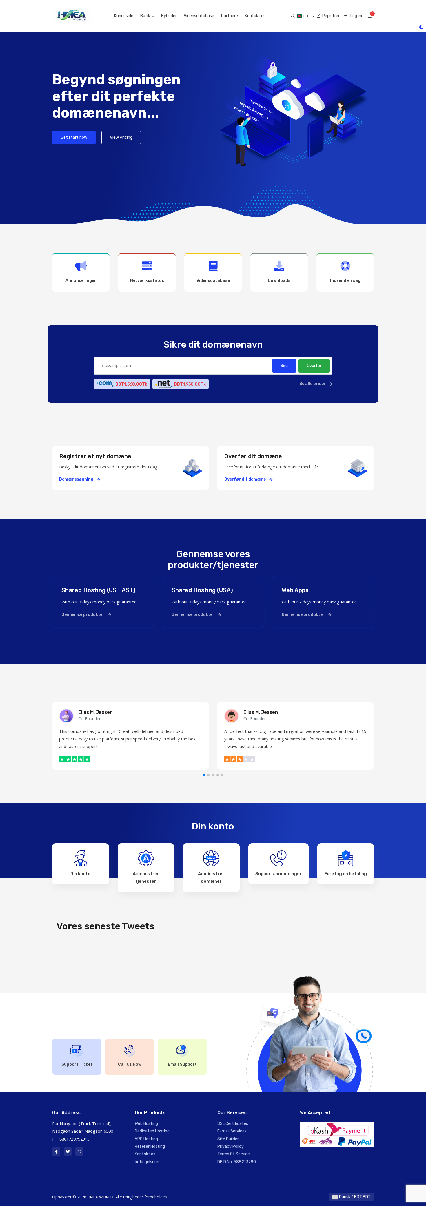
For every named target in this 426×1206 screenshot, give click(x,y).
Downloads (279, 280)
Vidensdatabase (199, 15)
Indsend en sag (345, 280)
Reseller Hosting (150, 1146)
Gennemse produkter (83, 614)
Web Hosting (146, 1123)
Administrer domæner (211, 877)
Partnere (229, 15)
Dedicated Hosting (152, 1131)
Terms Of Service (233, 1154)
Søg (284, 365)
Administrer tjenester (146, 877)
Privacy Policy (230, 1146)
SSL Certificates (232, 1123)
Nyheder (169, 15)
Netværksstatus (147, 280)
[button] (204, 775)
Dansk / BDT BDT (354, 1196)
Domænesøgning (76, 479)
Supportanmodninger (278, 873)
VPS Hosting (146, 1138)
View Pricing (121, 137)
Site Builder (228, 1138)
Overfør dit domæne (245, 479)
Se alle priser (313, 383)
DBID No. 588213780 (236, 1161)
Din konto (80, 873)
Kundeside (123, 15)
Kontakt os (255, 15)
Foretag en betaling (345, 873)
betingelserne (148, 1161)
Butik (145, 15)
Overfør (314, 365)
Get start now (74, 137)
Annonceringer (80, 280)
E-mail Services (232, 1131)
